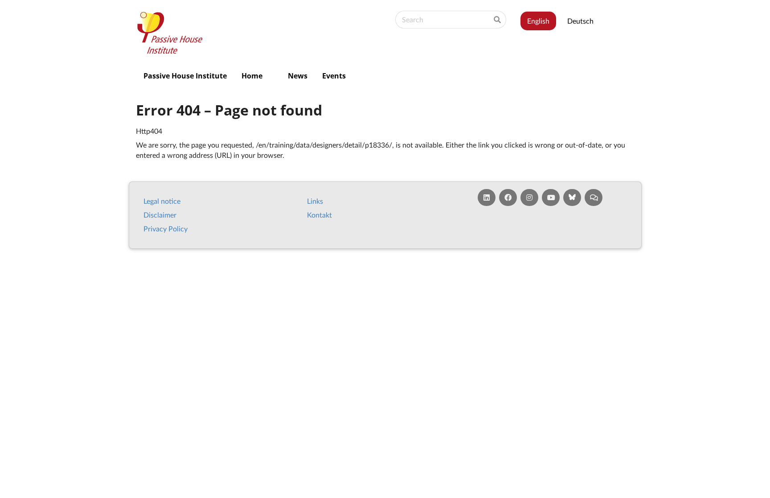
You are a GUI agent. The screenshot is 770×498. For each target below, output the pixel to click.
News (297, 76)
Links (315, 201)
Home (252, 76)
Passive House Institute (185, 76)
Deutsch (580, 20)
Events (334, 76)
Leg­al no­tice (161, 201)
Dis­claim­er (159, 214)
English (538, 20)
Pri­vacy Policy (165, 228)
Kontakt (319, 214)
